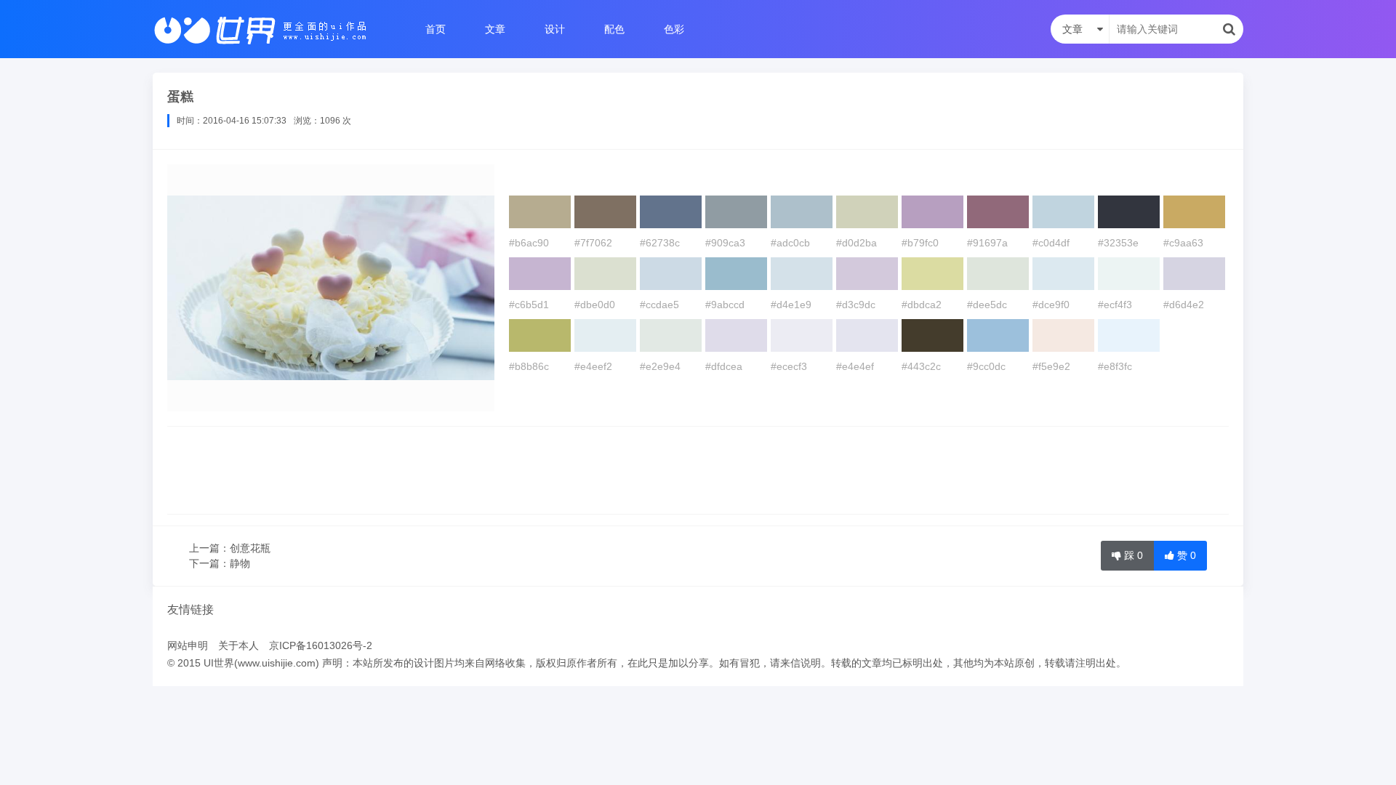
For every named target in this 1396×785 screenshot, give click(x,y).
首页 (435, 29)
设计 (555, 29)
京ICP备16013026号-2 (320, 645)
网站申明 (187, 645)
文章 (495, 29)
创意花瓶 (250, 548)
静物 (240, 563)
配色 (614, 29)
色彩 (674, 29)
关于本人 (238, 645)
